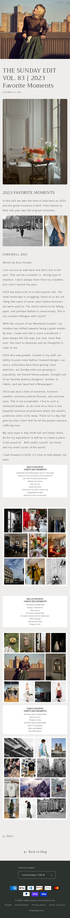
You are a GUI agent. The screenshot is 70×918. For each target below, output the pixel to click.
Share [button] (9, 836)
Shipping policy (36, 910)
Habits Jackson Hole (33, 900)
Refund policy (22, 905)
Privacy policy (39, 905)
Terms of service (57, 905)
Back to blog (38, 852)
